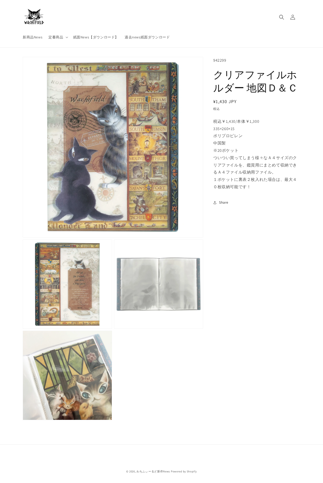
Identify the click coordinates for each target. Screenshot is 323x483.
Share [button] (223, 202)
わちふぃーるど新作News (153, 471)
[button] (57, 37)
